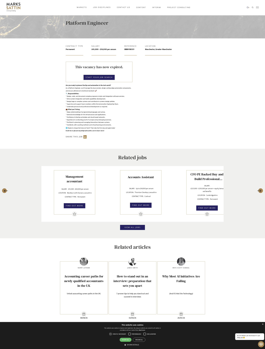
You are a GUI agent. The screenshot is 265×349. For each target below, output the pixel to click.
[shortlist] (74, 214)
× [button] (262, 324)
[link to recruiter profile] (84, 262)
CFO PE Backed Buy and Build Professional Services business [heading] (207, 176)
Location (150, 46)
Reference (130, 46)
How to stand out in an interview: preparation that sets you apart (132, 281)
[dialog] (132, 335)
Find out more (74, 205)
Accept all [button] (125, 340)
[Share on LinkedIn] (77, 136)
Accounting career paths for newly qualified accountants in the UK (83, 281)
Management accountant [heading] (75, 178)
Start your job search (99, 77)
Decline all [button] (139, 340)
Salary (96, 46)
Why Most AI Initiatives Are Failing (181, 278)
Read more (142, 330)
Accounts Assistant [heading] (141, 177)
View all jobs (132, 227)
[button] (132, 345)
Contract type (74, 46)
